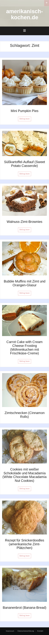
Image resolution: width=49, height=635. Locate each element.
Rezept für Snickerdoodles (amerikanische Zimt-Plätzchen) (24, 544)
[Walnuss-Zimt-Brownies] (24, 201)
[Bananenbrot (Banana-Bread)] (24, 585)
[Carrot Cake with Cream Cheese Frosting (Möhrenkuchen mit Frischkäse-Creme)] (24, 320)
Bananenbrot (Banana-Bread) (24, 608)
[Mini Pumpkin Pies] (24, 82)
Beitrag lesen (24, 119)
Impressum (10, 631)
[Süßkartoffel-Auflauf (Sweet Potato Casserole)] (24, 143)
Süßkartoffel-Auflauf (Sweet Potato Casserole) (24, 164)
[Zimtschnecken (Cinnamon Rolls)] (24, 390)
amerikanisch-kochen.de (24, 14)
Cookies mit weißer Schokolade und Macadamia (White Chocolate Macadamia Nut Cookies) (24, 475)
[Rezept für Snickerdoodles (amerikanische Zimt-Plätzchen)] (24, 517)
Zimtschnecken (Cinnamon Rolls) (25, 415)
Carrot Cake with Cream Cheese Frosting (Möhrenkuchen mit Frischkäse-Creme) (24, 347)
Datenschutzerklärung (26, 631)
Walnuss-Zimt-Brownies (24, 222)
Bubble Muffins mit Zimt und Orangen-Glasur (24, 283)
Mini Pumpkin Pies (24, 111)
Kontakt (40, 631)
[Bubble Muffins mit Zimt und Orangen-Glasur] (24, 258)
